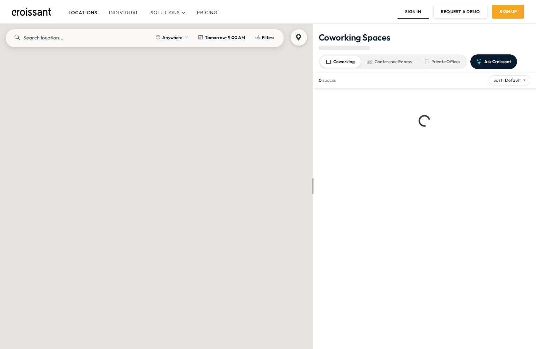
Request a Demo (460, 11)
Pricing (207, 12)
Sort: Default (507, 80)
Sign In (413, 11)
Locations (83, 12)
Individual (124, 12)
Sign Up (508, 11)
